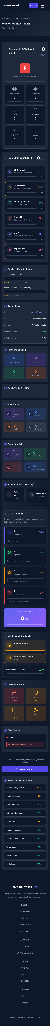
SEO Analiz (16, 18)
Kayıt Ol (33, 5)
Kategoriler (25, 911)
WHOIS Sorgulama (25, 953)
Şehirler (25, 918)
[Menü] (43, 5)
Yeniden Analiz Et (26, 769)
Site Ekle (25, 981)
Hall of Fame (25, 924)
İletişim (25, 1003)
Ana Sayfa (6, 18)
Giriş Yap (25, 968)
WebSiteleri (13, 5)
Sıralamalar (25, 931)
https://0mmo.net (38, 312)
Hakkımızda (25, 996)
